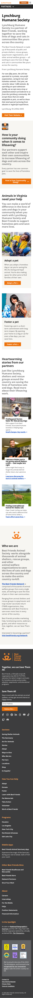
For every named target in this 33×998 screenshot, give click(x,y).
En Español (6, 771)
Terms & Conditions (8, 986)
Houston (5, 822)
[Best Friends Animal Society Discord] (8, 720)
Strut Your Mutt (8, 883)
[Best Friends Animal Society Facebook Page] (4, 715)
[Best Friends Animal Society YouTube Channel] (25, 715)
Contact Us (5, 979)
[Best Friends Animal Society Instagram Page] (8, 715)
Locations (5, 763)
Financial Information (10, 914)
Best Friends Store (9, 875)
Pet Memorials (7, 798)
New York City (7, 829)
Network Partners (9, 879)
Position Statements (10, 910)
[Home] (7, 3)
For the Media (7, 903)
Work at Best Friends (10, 809)
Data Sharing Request (9, 982)
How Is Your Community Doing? (15, 181)
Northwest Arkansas (10, 833)
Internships (6, 899)
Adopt (4, 749)
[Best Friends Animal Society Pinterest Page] (12, 715)
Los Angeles (6, 826)
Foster (4, 791)
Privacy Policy (6, 984)
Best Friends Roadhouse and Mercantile (13, 871)
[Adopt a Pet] (16, 260)
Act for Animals (8, 741)
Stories (4, 745)
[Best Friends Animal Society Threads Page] (20, 715)
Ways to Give (7, 752)
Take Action (6, 802)
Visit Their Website (12, 115)
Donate (23, 3)
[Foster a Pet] (16, 321)
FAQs (4, 906)
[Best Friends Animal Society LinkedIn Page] (16, 715)
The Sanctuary (7, 738)
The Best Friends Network (13, 584)
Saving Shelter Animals (11, 734)
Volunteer (6, 805)
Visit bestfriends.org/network (14, 635)
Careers (5, 895)
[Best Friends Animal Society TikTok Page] (29, 715)
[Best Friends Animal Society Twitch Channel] (4, 720)
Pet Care (5, 760)
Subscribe (8, 709)
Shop (4, 767)
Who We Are (6, 756)
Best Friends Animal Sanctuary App (15, 849)
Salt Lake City (7, 836)
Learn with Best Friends (11, 794)
